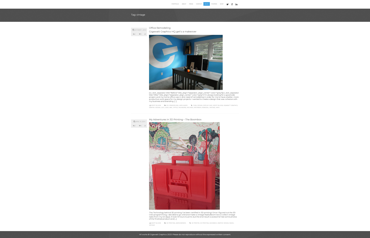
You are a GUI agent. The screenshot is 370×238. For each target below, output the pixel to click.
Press (191, 4)
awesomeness (181, 223)
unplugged (183, 105)
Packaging (182, 107)
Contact (199, 4)
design (199, 105)
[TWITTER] (227, 4)
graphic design (154, 107)
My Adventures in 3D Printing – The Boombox (175, 119)
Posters (214, 4)
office (175, 107)
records (190, 107)
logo (167, 107)
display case (207, 105)
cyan (195, 105)
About (184, 4)
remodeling (173, 105)
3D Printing (170, 223)
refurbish (197, 107)
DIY (167, 105)
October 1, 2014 (140, 30)
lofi (162, 107)
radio (231, 223)
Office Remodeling (160, 28)
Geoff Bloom (156, 105)
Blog (206, 4)
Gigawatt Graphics (231, 105)
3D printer (195, 223)
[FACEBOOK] (232, 4)
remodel (205, 107)
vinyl (218, 107)
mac (170, 107)
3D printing (204, 223)
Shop (221, 4)
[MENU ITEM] (236, 4)
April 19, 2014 (140, 121)
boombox (213, 223)
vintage (212, 107)
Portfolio (175, 4)
